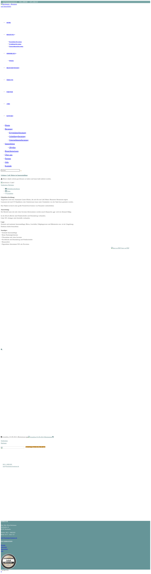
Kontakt (8, 166)
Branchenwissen (11, 151)
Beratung (9, 129)
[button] (4, 185)
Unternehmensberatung (18, 140)
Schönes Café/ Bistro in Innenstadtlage (14, 175)
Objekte (12, 147)
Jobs (7, 162)
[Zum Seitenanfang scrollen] (1, 572)
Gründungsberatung (17, 136)
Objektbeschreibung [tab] (13, 189)
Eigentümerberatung (17, 132)
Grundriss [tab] (10, 193)
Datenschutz (4, 549)
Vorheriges (4, 441)
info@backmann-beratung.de (10, 2)
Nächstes (4, 443)
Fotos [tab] (8, 191)
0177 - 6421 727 (34, 2)
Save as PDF (125, 248)
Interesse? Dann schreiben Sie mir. (35, 447)
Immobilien (10, 144)
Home (7, 125)
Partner (8, 158)
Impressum (4, 547)
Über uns (8, 155)
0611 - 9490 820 (23, 2)
